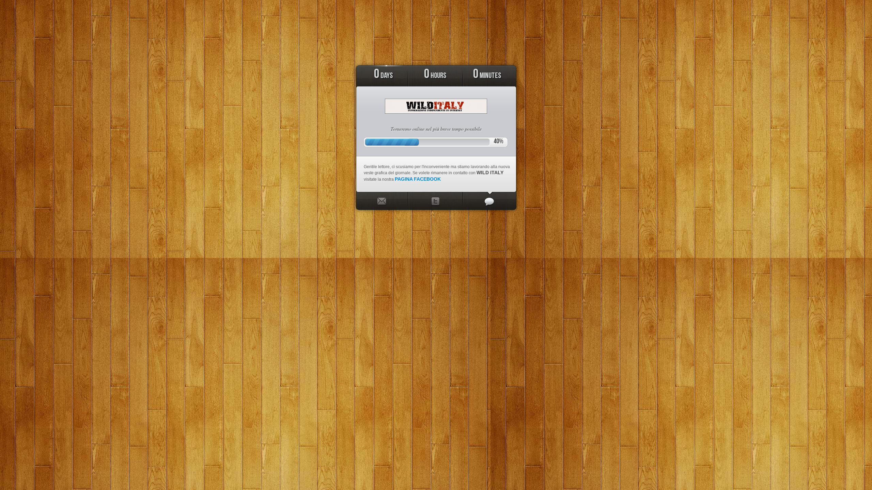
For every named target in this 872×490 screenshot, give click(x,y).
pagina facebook (418, 179)
